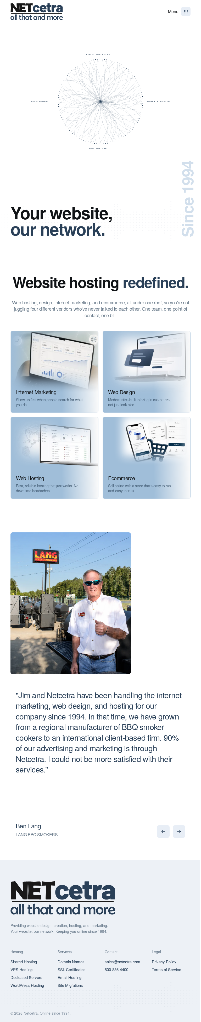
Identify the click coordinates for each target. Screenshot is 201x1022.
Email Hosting (69, 977)
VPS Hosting (21, 969)
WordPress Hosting (27, 985)
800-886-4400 (116, 969)
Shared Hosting (23, 961)
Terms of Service (166, 969)
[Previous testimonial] (163, 831)
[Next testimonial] (179, 831)
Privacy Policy (164, 961)
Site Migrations (70, 985)
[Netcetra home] (36, 11)
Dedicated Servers (26, 977)
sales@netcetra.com (122, 961)
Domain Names (71, 961)
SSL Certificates (72, 969)
